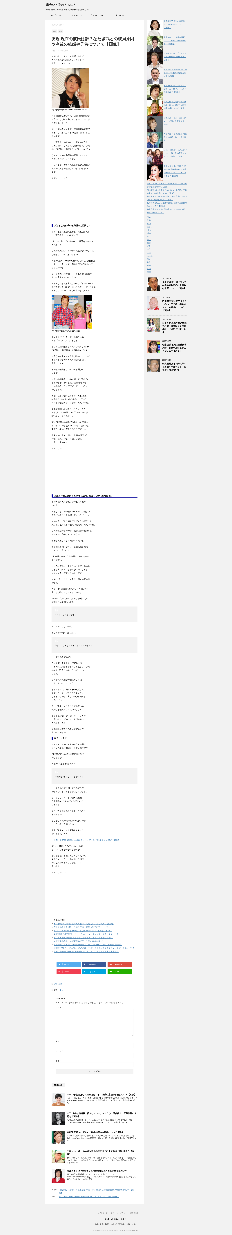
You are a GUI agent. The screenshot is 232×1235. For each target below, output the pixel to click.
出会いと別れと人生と (61, 4)
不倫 (149, 217)
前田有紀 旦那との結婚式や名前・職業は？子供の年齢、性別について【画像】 (174, 327)
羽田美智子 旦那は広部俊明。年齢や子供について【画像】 (174, 24)
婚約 (149, 233)
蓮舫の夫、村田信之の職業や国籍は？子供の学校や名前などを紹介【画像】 (88, 944)
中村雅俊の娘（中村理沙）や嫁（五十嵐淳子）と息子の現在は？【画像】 (175, 89)
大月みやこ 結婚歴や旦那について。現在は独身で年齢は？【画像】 (175, 40)
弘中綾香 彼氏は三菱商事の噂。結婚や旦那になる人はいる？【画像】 (174, 348)
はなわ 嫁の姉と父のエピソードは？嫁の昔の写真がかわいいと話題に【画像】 (175, 153)
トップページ (55, 15)
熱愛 (149, 259)
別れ (149, 230)
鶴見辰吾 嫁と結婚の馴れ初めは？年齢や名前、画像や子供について (174, 366)
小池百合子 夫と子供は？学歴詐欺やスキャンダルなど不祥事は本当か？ (86, 951)
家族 (149, 243)
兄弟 (149, 220)
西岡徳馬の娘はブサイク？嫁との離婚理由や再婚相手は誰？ (175, 56)
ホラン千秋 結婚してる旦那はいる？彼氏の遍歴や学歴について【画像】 (101, 1094)
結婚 (60, 984)
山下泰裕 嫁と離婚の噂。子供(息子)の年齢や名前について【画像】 (175, 72)
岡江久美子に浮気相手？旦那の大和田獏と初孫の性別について (97, 1171)
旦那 (149, 252)
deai (61, 990)
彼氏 (55, 984)
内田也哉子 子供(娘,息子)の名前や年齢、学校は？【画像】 (175, 137)
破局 (149, 265)
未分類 (150, 256)
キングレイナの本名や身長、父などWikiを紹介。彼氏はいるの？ (83, 930)
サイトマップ (77, 15)
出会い (150, 227)
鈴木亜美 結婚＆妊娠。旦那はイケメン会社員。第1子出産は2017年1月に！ (87, 840)
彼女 (149, 246)
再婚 (149, 223)
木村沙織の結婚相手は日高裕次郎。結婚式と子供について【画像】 (84, 923)
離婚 (149, 272)
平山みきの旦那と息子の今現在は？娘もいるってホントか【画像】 (89, 1196)
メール (59, 1051)
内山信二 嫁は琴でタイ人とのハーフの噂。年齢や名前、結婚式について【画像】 (174, 306)
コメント (59, 1007)
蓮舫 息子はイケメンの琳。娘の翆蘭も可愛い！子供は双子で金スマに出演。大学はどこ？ (94, 948)
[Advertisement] (72, 203)
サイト (58, 1061)
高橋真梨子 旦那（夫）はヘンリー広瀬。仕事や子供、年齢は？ (175, 121)
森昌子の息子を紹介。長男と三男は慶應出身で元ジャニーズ (81, 927)
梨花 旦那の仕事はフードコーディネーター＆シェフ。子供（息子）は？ (86, 934)
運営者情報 (120, 15)
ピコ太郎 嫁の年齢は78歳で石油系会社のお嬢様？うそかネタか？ (83, 937)
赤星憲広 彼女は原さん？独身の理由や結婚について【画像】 (96, 1132)
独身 (149, 262)
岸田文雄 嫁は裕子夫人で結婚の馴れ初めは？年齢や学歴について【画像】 (174, 285)
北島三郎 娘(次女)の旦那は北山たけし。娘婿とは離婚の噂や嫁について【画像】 (175, 105)
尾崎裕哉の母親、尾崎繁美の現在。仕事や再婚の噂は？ (79, 941)
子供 (149, 240)
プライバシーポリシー (98, 15)
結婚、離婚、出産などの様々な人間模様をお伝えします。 (116, 1224)
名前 (58, 1041)
